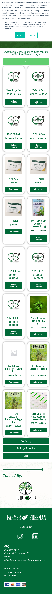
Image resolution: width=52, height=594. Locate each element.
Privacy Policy (11, 568)
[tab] (26, 61)
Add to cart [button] (14, 189)
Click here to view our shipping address (24, 560)
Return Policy (11, 575)
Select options (13, 102)
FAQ (6, 546)
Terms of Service (13, 572)
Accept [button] (19, 35)
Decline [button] (32, 35)
